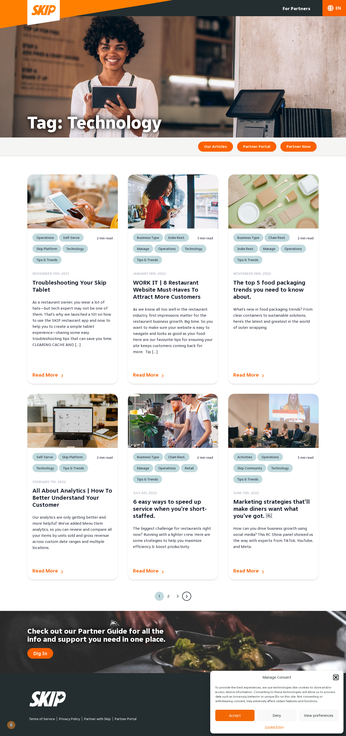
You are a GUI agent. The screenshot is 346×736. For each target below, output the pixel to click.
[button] (335, 677)
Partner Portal (256, 146)
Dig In (40, 653)
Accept (235, 715)
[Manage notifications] (11, 725)
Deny (277, 715)
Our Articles (215, 146)
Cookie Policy (274, 727)
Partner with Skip (97, 719)
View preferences (318, 715)
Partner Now (298, 146)
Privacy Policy (69, 719)
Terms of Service (42, 719)
